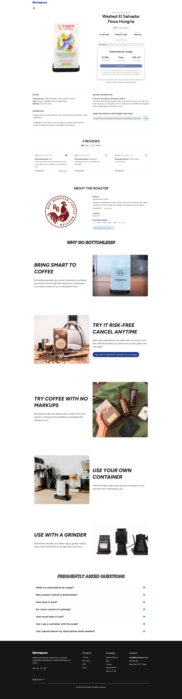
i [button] (124, 98)
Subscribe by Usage (121, 51)
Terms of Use (111, 671)
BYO (84, 664)
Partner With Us (112, 657)
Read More (108, 208)
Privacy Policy (111, 668)
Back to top (37, 679)
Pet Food (86, 661)
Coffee (85, 657)
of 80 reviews (123, 28)
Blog (107, 661)
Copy (146, 118)
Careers (109, 664)
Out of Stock (121, 66)
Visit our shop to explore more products (121, 82)
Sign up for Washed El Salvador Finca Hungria (115, 354)
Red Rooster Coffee (121, 13)
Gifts (85, 668)
